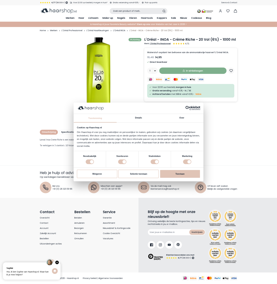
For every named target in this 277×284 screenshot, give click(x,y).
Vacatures (108, 238)
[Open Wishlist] (228, 11)
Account (44, 228)
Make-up (107, 18)
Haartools (147, 18)
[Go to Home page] (58, 11)
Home (43, 30)
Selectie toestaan (138, 174)
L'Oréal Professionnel (72, 30)
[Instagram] (160, 245)
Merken (70, 18)
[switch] (122, 161)
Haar (81, 18)
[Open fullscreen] (98, 80)
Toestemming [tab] (95, 118)
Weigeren (97, 174)
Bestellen (44, 238)
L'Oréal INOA (119, 30)
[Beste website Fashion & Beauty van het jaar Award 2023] (215, 254)
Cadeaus (196, 18)
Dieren (133, 18)
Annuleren (79, 223)
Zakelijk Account (48, 233)
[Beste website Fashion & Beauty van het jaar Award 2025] (215, 217)
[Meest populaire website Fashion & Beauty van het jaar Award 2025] (230, 217)
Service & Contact (229, 2)
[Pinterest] (178, 245)
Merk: (157, 43)
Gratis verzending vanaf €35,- (126, 2)
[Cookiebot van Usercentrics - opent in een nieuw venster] (187, 108)
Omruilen (79, 238)
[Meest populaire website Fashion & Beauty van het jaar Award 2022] (230, 254)
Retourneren (80, 233)
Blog (208, 18)
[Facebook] (151, 245)
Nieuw (183, 18)
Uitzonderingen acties (51, 243)
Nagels (121, 18)
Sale (173, 18)
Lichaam (93, 18)
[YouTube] (169, 245)
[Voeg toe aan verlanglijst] (231, 71)
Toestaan (180, 174)
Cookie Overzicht (111, 233)
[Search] (164, 11)
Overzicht (45, 217)
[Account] (220, 11)
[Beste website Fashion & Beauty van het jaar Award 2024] (215, 236)
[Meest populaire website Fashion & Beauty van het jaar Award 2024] (230, 236)
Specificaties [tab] (68, 132)
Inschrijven (197, 232)
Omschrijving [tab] (49, 132)
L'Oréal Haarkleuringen (98, 30)
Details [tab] (138, 117)
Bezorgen (79, 228)
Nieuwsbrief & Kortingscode (116, 228)
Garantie (107, 217)
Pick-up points (151, 2)
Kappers (162, 18)
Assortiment (109, 223)
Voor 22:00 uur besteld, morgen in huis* (90, 2)
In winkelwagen (194, 70)
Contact (44, 223)
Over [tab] (181, 117)
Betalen (78, 217)
